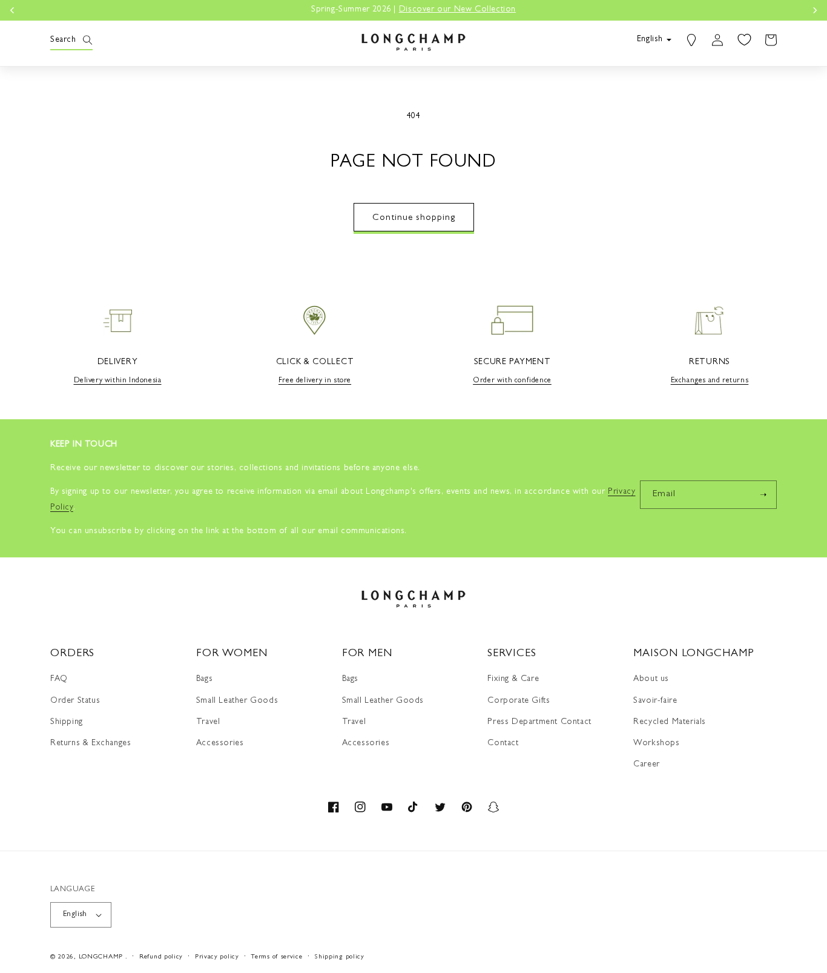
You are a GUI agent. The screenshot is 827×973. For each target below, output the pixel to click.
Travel (208, 722)
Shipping (66, 722)
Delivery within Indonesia (118, 381)
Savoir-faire (655, 701)
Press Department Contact (539, 722)
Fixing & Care (513, 679)
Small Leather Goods (237, 701)
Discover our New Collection (457, 9)
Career (646, 764)
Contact (502, 743)
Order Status (75, 701)
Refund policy (161, 957)
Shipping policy (339, 957)
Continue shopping (413, 218)
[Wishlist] (744, 40)
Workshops (656, 743)
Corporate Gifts (518, 701)
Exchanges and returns (710, 381)
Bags (204, 679)
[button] (63, 40)
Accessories (220, 743)
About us (651, 679)
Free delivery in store (314, 381)
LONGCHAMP (101, 957)
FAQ (59, 679)
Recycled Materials (669, 722)
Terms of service (276, 957)
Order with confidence (512, 381)
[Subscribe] (763, 494)
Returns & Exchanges (90, 743)
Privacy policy (217, 957)
